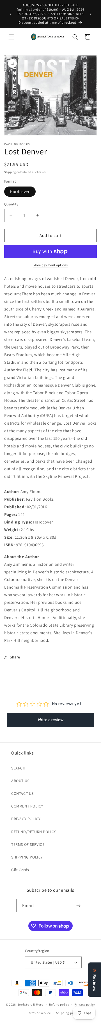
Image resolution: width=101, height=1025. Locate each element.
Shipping (10, 172)
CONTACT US (22, 793)
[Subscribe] (78, 905)
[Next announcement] (90, 14)
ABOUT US (20, 780)
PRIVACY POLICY (25, 818)
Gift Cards (20, 869)
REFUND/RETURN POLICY (33, 831)
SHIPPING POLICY (27, 857)
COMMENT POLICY (27, 806)
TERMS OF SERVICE (28, 844)
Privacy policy (84, 1004)
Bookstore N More (30, 1004)
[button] (11, 37)
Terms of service (39, 1013)
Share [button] (15, 657)
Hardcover (20, 191)
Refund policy (59, 1004)
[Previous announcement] (10, 14)
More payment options (50, 265)
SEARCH (18, 768)
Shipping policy (67, 1013)
